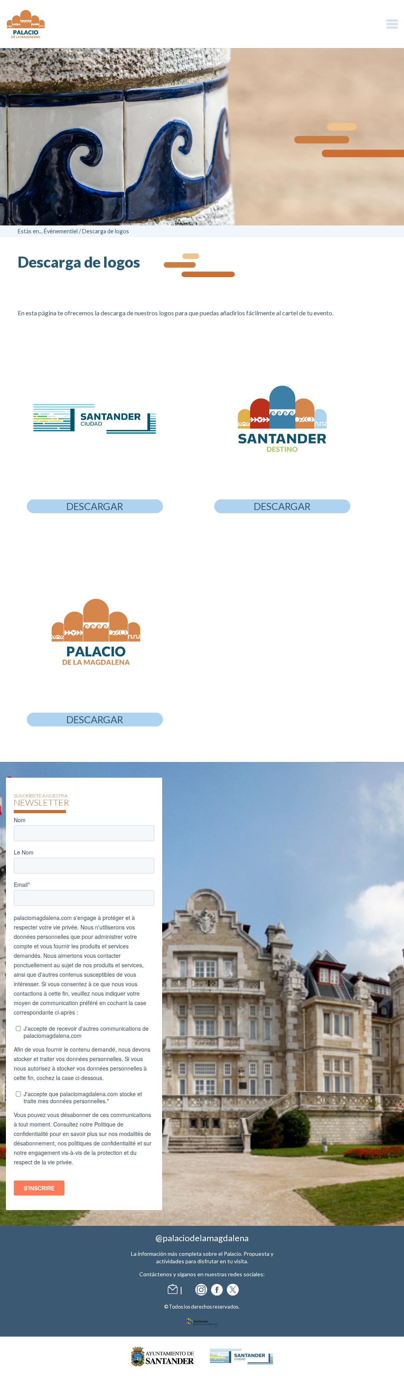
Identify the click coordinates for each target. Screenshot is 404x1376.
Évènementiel (61, 231)
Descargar (94, 506)
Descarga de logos (105, 231)
